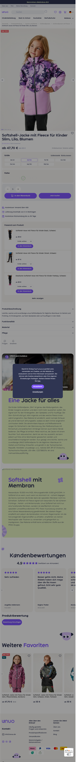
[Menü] (72, 749)
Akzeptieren (37, 386)
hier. (39, 381)
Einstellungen (38, 392)
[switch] (69, 754)
